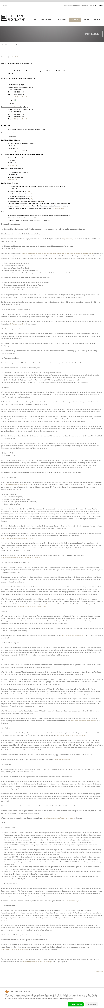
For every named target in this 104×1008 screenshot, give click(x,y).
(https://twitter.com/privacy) (62, 760)
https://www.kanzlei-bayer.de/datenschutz (14, 949)
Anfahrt (86, 20)
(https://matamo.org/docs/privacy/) (73, 635)
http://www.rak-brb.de (57, 208)
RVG (31, 198)
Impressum (75, 20)
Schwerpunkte (46, 20)
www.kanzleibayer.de (74, 253)
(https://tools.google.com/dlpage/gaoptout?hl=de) (17, 538)
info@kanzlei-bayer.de (20, 97)
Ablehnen (91, 1004)
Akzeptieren (75, 1004)
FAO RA (28, 196)
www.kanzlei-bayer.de (29, 253)
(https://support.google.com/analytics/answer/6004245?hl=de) (21, 558)
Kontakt (97, 20)
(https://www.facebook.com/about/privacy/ (83, 721)
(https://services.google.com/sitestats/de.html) (31, 606)
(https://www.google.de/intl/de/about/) (16, 485)
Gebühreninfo (61, 20)
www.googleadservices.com (48, 604)
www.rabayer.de (88, 253)
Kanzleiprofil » (98, 971)
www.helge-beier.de (59, 253)
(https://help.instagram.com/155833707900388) (58, 818)
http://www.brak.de (25, 206)
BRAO (29, 191)
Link (16, 545)
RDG (41, 201)
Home (34, 20)
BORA (30, 194)
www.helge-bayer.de (45, 253)
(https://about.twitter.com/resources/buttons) (71, 735)
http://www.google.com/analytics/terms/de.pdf (37, 962)
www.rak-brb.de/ (12, 165)
